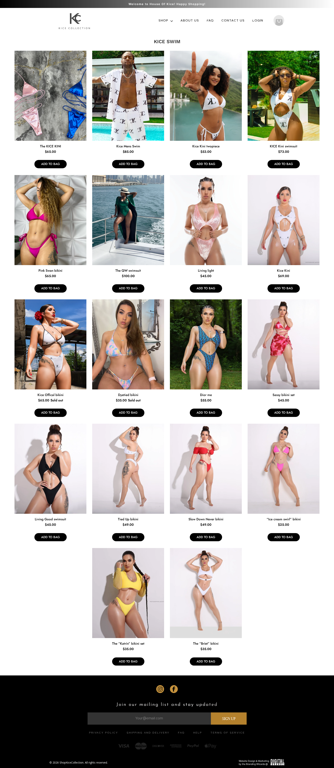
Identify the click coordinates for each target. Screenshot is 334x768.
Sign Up (228, 718)
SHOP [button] (163, 20)
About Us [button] (190, 20)
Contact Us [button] (233, 20)
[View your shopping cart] (278, 21)
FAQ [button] (210, 20)
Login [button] (257, 20)
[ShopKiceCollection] (75, 20)
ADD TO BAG (50, 164)
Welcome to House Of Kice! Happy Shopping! (167, 4)
